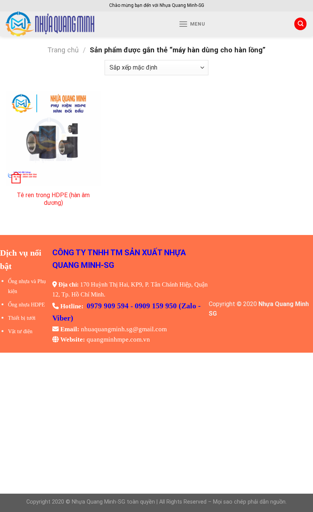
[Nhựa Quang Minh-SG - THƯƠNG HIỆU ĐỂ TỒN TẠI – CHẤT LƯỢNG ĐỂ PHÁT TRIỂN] (77, 23)
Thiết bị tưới (21, 318)
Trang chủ (63, 50)
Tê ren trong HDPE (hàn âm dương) (53, 199)
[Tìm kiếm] (300, 24)
